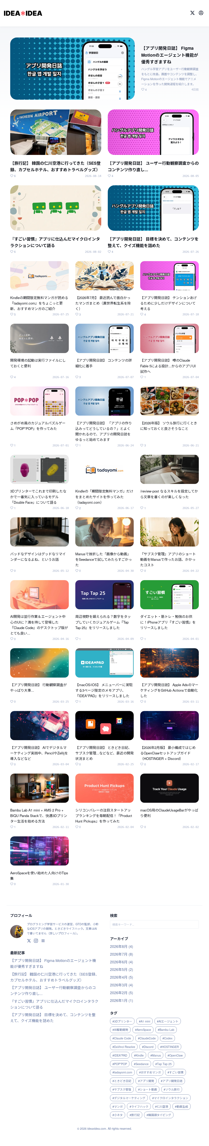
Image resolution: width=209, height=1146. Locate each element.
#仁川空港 (161, 1106)
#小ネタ (117, 1115)
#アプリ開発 (146, 1081)
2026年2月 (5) (121, 992)
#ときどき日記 (121, 1081)
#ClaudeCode (147, 1038)
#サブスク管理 (121, 1089)
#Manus (155, 1055)
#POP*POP (119, 1064)
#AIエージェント (167, 1021)
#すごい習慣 (175, 1072)
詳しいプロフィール (62, 933)
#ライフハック (139, 1106)
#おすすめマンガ (150, 1072)
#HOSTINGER (169, 1047)
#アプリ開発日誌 (171, 1081)
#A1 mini (144, 1021)
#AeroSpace (143, 1030)
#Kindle (139, 1055)
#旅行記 (135, 1115)
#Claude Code (121, 1038)
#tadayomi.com (122, 1072)
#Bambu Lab (166, 1030)
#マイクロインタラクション (170, 1098)
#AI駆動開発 (120, 1030)
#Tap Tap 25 (163, 1064)
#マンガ (117, 1106)
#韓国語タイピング (159, 1115)
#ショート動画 (147, 1089)
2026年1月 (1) (121, 1000)
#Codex (167, 1038)
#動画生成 (181, 1106)
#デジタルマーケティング (128, 1098)
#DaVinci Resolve (123, 1047)
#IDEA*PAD (119, 1055)
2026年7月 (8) (121, 954)
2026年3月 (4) (121, 984)
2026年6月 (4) (121, 961)
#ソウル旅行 (172, 1089)
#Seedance (141, 1064)
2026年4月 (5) (121, 977)
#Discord (147, 1047)
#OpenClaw (175, 1055)
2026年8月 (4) (121, 946)
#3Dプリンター (122, 1021)
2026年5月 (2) (121, 969)
